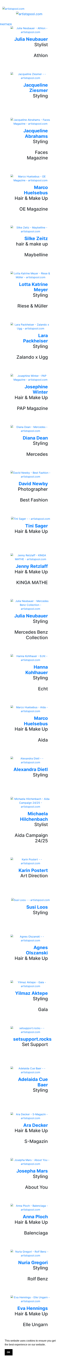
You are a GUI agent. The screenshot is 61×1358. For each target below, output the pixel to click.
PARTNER (6, 24)
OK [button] (8, 1352)
